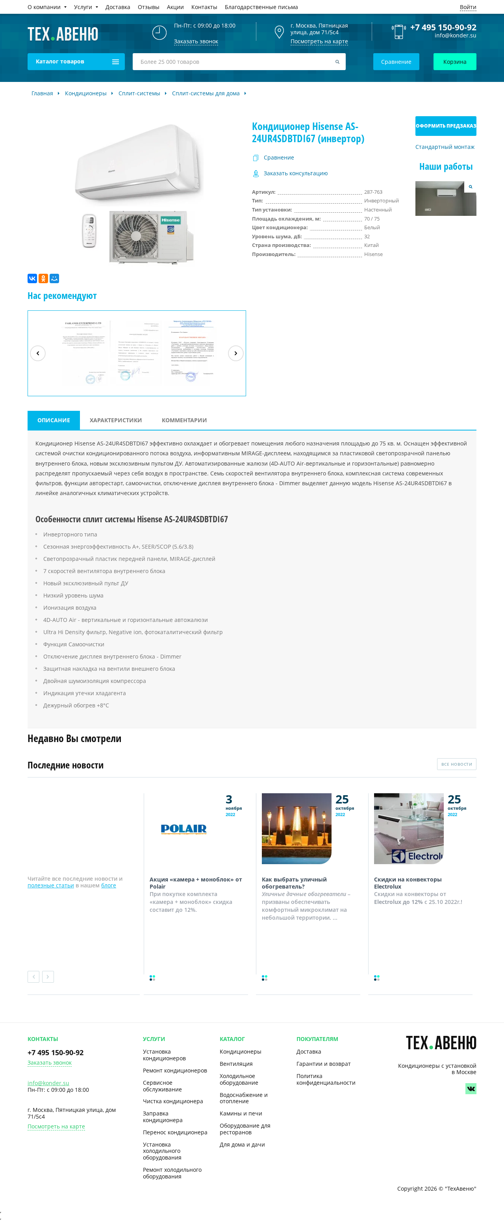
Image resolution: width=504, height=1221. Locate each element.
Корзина (455, 61)
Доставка (308, 1051)
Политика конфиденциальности (326, 1079)
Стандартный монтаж (444, 147)
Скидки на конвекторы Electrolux (408, 883)
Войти (468, 7)
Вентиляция (236, 1063)
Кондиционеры (240, 1051)
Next (48, 977)
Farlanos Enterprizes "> (83, 385)
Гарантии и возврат (323, 1063)
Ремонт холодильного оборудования (172, 1173)
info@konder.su (455, 35)
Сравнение (396, 61)
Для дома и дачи (242, 1144)
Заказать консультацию (296, 173)
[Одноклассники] (43, 278)
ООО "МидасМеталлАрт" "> (136, 385)
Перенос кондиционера (175, 1132)
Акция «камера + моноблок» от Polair (196, 883)
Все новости (456, 764)
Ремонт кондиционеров (175, 1070)
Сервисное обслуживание (162, 1086)
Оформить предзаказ (446, 125)
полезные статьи (51, 885)
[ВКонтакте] (32, 278)
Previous (33, 977)
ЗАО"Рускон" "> (186, 385)
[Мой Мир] (54, 278)
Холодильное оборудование (239, 1079)
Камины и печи (241, 1113)
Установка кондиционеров (164, 1055)
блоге (108, 885)
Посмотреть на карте (319, 41)
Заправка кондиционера (163, 1117)
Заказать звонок (50, 1063)
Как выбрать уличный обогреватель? (294, 883)
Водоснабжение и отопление (244, 1098)
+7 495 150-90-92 (443, 27)
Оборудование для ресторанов (245, 1129)
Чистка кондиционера (173, 1101)
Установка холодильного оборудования (162, 1151)
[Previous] (38, 353)
